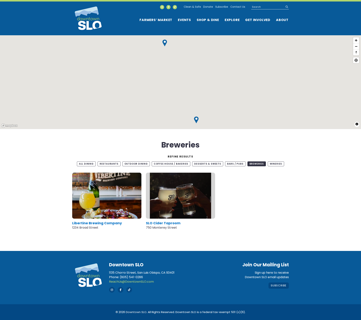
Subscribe (221, 7)
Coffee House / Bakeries (171, 163)
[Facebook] (168, 7)
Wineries (276, 163)
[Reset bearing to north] (356, 52)
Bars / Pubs (235, 163)
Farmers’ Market (156, 20)
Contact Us (237, 7)
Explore (232, 20)
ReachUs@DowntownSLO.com (131, 281)
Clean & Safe (192, 7)
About (282, 20)
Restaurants (109, 163)
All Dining (86, 163)
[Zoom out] (356, 46)
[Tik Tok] (175, 7)
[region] (180, 82)
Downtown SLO (136, 312)
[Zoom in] (356, 40)
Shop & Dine (208, 20)
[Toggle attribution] (357, 124)
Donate (208, 7)
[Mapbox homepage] (9, 125)
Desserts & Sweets (207, 163)
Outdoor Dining (136, 163)
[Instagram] (162, 7)
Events (184, 20)
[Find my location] (356, 60)
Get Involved (257, 20)
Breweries (257, 163)
